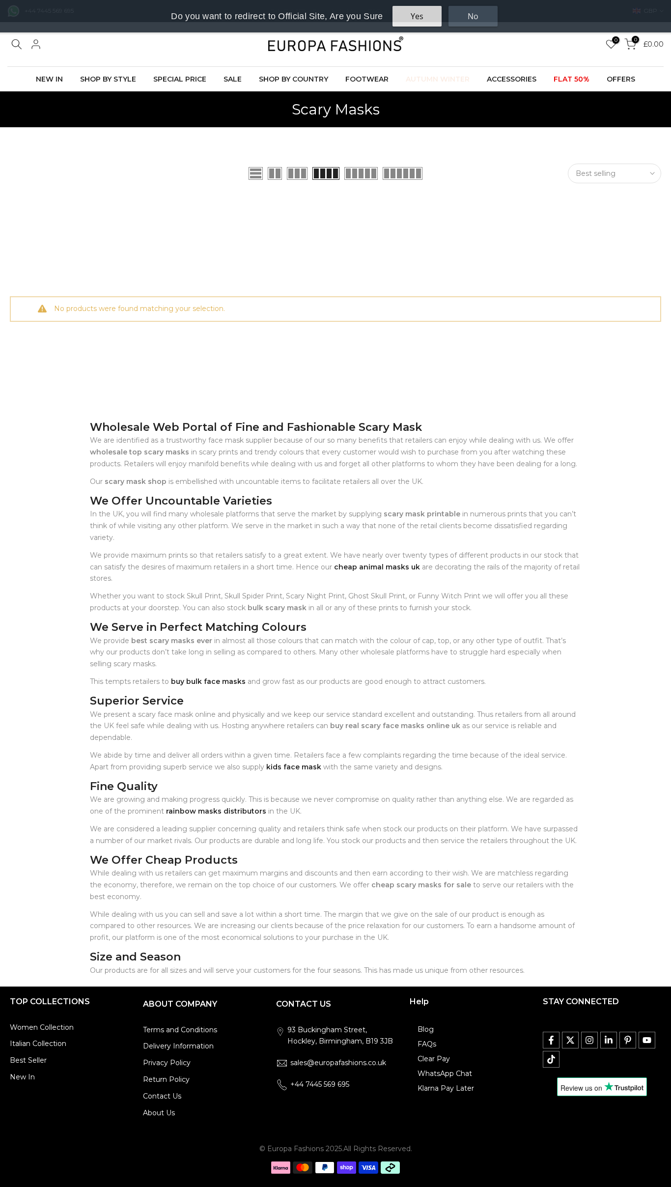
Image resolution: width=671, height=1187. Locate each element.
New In (22, 1077)
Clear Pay (434, 1058)
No (473, 16)
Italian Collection (38, 1043)
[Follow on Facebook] (551, 1040)
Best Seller (28, 1060)
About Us (159, 1112)
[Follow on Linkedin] (608, 1040)
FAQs (427, 1044)
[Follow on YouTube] (647, 1040)
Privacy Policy (167, 1062)
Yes (417, 16)
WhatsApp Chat (445, 1073)
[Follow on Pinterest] (627, 1040)
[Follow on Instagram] (589, 1040)
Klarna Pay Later (446, 1088)
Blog (426, 1029)
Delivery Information (178, 1046)
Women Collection (42, 1027)
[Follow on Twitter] (570, 1040)
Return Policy (166, 1079)
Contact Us (162, 1096)
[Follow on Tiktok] (551, 1059)
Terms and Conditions (180, 1029)
